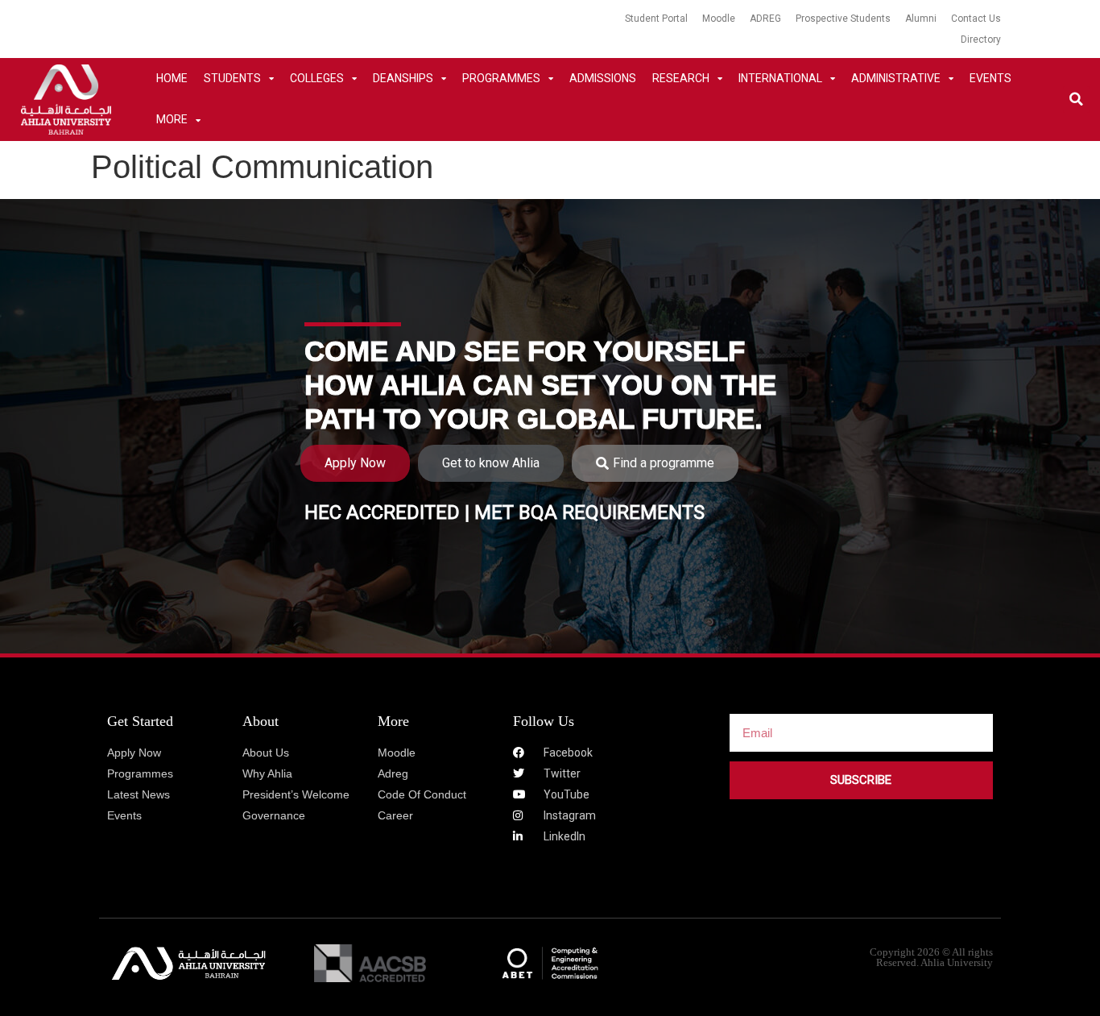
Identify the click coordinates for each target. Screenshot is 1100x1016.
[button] (1076, 99)
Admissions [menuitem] (602, 78)
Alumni (921, 18)
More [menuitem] (172, 119)
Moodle (718, 18)
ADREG (765, 18)
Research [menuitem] (680, 78)
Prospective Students (843, 18)
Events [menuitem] (990, 78)
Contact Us (976, 18)
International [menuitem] (780, 78)
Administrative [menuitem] (896, 78)
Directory (981, 39)
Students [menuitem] (232, 78)
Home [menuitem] (172, 78)
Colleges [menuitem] (317, 78)
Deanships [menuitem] (403, 78)
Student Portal (656, 18)
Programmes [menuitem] (501, 78)
